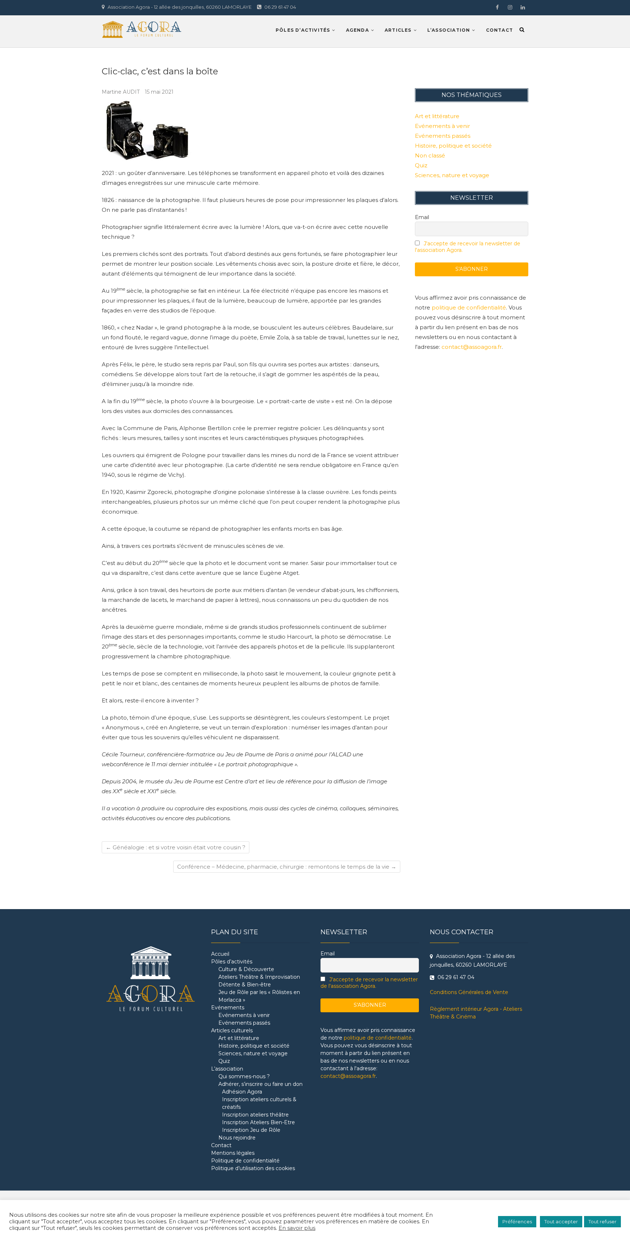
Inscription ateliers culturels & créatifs (259, 1103)
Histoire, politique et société (453, 145)
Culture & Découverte (246, 969)
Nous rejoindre (237, 1137)
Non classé (430, 155)
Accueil (220, 954)
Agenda (357, 30)
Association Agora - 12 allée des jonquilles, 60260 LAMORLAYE (179, 7)
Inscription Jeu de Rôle (251, 1130)
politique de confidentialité (469, 307)
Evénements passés (442, 135)
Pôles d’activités (303, 30)
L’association (448, 30)
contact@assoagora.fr (472, 346)
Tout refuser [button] (602, 1221)
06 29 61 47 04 (279, 7)
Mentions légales (232, 1153)
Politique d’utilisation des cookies (253, 1168)
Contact (499, 30)
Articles (398, 30)
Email (422, 217)
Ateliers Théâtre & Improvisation (259, 977)
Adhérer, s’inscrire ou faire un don (260, 1084)
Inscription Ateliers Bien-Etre (258, 1122)
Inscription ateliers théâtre (255, 1114)
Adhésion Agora (242, 1091)
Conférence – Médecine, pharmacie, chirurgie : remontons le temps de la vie (286, 866)
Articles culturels (232, 1030)
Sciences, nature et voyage (452, 175)
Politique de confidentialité (245, 1160)
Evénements (227, 1007)
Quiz (421, 165)
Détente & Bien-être (244, 984)
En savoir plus (297, 1228)
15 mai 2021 (159, 92)
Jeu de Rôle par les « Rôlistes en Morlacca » (259, 996)
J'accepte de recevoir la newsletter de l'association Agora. (369, 982)
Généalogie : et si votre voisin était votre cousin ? (175, 847)
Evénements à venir (442, 125)
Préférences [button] (517, 1221)
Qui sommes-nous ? (244, 1076)
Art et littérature (437, 116)
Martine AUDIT (121, 92)
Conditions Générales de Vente (469, 992)
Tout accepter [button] (561, 1221)
